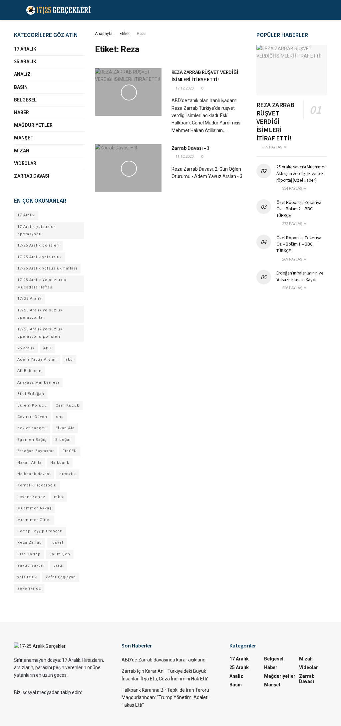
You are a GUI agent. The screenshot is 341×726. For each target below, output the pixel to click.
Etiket (125, 33)
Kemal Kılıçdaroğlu (37, 485)
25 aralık (26, 348)
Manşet (24, 137)
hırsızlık (67, 474)
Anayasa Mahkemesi (38, 382)
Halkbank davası (34, 474)
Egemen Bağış (32, 440)
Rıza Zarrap (29, 554)
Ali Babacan (29, 371)
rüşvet (57, 542)
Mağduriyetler (33, 125)
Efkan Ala (65, 428)
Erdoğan (63, 440)
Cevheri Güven (32, 417)
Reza (142, 33)
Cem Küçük (67, 405)
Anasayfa (104, 33)
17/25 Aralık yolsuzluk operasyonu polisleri (40, 333)
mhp (58, 497)
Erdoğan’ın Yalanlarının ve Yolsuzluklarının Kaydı (300, 276)
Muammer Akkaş (34, 508)
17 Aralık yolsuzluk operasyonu (36, 230)
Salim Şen (59, 554)
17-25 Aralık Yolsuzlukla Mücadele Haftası (41, 283)
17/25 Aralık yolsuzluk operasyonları (40, 314)
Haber (21, 112)
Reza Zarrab (29, 542)
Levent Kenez (31, 497)
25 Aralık (25, 61)
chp (60, 417)
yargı (59, 565)
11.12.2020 (183, 156)
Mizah (21, 150)
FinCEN (70, 451)
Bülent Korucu (32, 405)
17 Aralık (25, 49)
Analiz (22, 74)
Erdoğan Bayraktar (35, 451)
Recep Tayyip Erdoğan (40, 531)
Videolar (25, 163)
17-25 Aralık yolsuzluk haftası (47, 268)
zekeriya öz (29, 588)
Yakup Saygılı (31, 565)
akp (69, 359)
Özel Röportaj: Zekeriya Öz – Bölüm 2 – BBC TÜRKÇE (299, 208)
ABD (47, 348)
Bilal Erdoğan (30, 394)
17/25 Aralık (29, 298)
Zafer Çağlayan (61, 577)
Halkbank (59, 462)
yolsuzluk (27, 577)
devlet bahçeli (32, 428)
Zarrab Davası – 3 (190, 147)
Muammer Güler (34, 520)
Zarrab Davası (31, 176)
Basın (21, 87)
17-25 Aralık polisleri (38, 245)
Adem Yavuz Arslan (37, 359)
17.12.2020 (183, 88)
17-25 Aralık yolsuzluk (39, 257)
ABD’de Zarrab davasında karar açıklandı (164, 659)
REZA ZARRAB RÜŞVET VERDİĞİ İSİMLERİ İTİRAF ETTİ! (275, 121)
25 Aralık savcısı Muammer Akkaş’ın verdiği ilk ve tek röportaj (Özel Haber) (301, 173)
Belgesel (25, 99)
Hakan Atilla (29, 462)
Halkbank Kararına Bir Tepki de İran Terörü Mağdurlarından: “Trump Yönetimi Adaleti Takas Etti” (165, 697)
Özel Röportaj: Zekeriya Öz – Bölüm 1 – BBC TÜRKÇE (299, 244)
